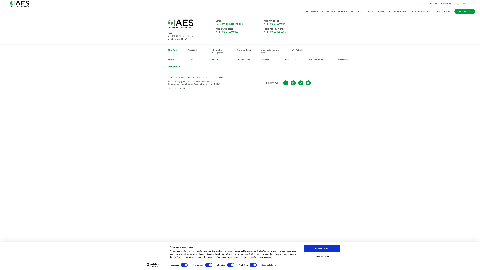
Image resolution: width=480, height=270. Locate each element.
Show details (267, 265)
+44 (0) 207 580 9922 (227, 32)
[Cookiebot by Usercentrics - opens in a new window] (153, 265)
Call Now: (436, 4)
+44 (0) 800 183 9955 (275, 32)
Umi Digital (181, 88)
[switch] (208, 265)
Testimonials (174, 66)
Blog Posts (173, 50)
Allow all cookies (322, 248)
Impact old (265, 59)
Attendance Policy (292, 59)
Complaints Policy (243, 59)
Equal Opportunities (341, 59)
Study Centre (401, 11)
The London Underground (217, 51)
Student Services (421, 11)
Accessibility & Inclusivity (318, 59)
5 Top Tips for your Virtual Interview (271, 51)
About (447, 11)
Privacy (215, 59)
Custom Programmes (379, 11)
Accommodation (314, 11)
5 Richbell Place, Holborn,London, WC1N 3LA (180, 36)
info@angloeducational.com (229, 24)
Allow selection (322, 257)
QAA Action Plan (298, 50)
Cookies (191, 59)
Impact (437, 11)
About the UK (193, 50)
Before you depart (244, 50)
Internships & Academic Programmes (345, 11)
